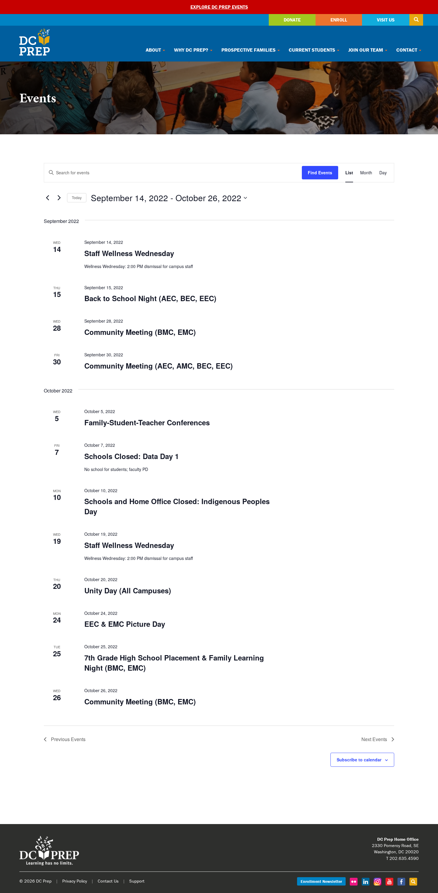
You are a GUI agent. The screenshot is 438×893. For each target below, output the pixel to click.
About (154, 50)
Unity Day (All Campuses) (127, 590)
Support (137, 881)
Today (77, 197)
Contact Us (108, 881)
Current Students (312, 50)
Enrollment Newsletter (321, 881)
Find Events (320, 172)
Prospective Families (249, 50)
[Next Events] (59, 197)
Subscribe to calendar (359, 760)
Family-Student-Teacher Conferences (147, 422)
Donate (292, 20)
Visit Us (385, 20)
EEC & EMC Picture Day (124, 624)
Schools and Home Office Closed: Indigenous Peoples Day (177, 506)
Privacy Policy (74, 881)
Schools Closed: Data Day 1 (131, 456)
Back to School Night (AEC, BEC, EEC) (150, 298)
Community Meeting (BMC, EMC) (140, 332)
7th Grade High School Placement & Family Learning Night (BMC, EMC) (174, 662)
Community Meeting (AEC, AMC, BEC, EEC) (158, 366)
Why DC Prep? (191, 50)
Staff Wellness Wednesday (129, 253)
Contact (407, 50)
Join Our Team (366, 50)
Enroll (338, 20)
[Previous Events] (47, 197)
